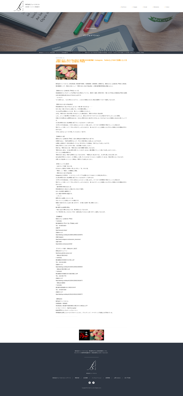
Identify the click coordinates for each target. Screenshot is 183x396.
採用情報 (108, 377)
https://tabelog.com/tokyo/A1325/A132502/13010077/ (69, 280)
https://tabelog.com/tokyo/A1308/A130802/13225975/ (69, 234)
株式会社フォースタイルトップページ (62, 377)
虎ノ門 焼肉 (127, 377)
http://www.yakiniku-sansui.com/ (64, 253)
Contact (167, 7)
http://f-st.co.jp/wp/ (71, 308)
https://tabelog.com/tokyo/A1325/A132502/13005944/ (69, 266)
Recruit (145, 7)
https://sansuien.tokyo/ (61, 230)
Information (156, 7)
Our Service (123, 7)
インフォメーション (97, 377)
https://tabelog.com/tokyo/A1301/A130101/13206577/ (69, 294)
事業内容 (77, 377)
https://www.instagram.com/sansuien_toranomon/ (68, 239)
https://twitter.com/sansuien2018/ (64, 244)
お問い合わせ (117, 377)
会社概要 (85, 377)
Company (135, 7)
